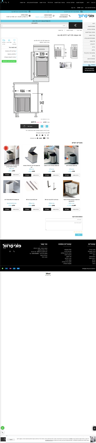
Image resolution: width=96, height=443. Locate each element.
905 (45, 122)
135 (70, 171)
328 (10, 206)
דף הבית (93, 2)
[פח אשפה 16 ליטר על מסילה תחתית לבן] (31, 164)
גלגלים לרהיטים (91, 59)
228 (30, 206)
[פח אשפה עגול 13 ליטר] (71, 164)
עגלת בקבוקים (68, 249)
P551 (70, 203)
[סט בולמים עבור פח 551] (31, 191)
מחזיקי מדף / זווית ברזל (89, 53)
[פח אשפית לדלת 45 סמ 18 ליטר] (11, 192)
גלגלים (93, 262)
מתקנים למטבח (79, 2)
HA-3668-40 (43, 119)
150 (73, 171)
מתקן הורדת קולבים (66, 262)
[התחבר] (8, 2)
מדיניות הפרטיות (49, 440)
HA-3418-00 (10, 203)
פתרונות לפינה (67, 251)
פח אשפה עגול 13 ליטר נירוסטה (51, 165)
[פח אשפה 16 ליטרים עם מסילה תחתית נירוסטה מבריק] (11, 164)
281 (10, 169)
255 (33, 206)
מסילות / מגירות (70, 2)
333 (14, 171)
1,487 (74, 206)
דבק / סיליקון (68, 258)
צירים (93, 47)
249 (33, 171)
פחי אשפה (22, 2)
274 (50, 169)
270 (70, 169)
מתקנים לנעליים (67, 263)
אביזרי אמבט (43, 2)
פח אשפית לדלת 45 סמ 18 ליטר (11, 199)
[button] (79, 41)
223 (30, 171)
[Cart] (1, 2)
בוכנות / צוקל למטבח (60, 2)
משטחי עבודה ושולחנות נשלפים (89, 63)
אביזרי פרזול (92, 249)
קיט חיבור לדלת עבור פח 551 (51, 199)
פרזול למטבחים (91, 251)
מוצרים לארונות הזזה (90, 8)
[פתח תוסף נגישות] (94, 428)
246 (53, 206)
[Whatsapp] (2, 428)
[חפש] (3, 2)
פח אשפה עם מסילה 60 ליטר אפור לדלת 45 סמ (71, 200)
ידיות (88, 2)
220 (50, 206)
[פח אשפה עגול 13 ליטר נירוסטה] (51, 164)
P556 (30, 203)
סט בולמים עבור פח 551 (31, 199)
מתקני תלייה (68, 260)
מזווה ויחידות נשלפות (66, 253)
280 (30, 169)
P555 (50, 203)
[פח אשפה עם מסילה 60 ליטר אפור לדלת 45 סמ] (71, 197)
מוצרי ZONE (80, 8)
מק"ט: (48, 119)
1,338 (69, 206)
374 (14, 206)
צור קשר (73, 8)
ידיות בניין (92, 44)
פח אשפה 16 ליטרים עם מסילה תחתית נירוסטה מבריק (11, 166)
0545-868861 (35, 253)
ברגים (93, 56)
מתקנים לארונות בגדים (32, 2)
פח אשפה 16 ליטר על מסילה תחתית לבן (31, 166)
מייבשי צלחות (67, 255)
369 (53, 171)
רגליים (93, 50)
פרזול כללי (50, 2)
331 (50, 171)
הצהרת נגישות (43, 255)
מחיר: (47, 122)
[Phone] (6, 2)
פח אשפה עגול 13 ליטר (71, 165)
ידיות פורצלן (92, 256)
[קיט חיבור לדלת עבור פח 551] (51, 190)
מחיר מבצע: (39, 122)
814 (34, 122)
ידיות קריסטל (92, 258)
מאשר (10, 439)
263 (10, 171)
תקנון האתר (44, 257)
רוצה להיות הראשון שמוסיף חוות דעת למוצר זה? (37, 130)
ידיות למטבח (92, 253)
